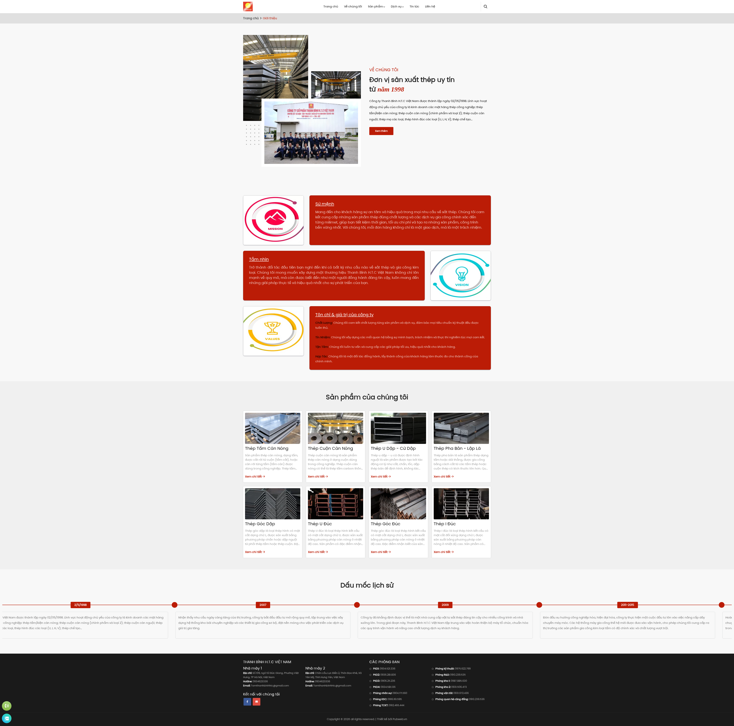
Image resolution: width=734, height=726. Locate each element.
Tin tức (414, 6)
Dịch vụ (396, 6)
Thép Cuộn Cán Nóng (330, 448)
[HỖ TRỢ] (6, 706)
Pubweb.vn (400, 719)
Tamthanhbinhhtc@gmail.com (270, 685)
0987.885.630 (459, 681)
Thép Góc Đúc (385, 524)
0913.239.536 (477, 699)
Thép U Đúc (320, 524)
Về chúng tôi (353, 6)
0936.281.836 (388, 675)
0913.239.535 (458, 675)
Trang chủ (330, 6)
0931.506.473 (459, 687)
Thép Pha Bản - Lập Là (457, 448)
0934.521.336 (387, 668)
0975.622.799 (463, 668)
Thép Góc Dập (260, 524)
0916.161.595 (395, 699)
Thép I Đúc (445, 524)
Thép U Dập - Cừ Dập (393, 448)
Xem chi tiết (253, 476)
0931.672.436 (461, 693)
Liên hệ (430, 6)
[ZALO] (6, 718)
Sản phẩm (375, 6)
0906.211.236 (388, 681)
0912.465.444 (396, 705)
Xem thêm (381, 131)
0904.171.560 (399, 693)
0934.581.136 (388, 687)
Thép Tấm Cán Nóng (266, 448)
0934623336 (260, 681)
